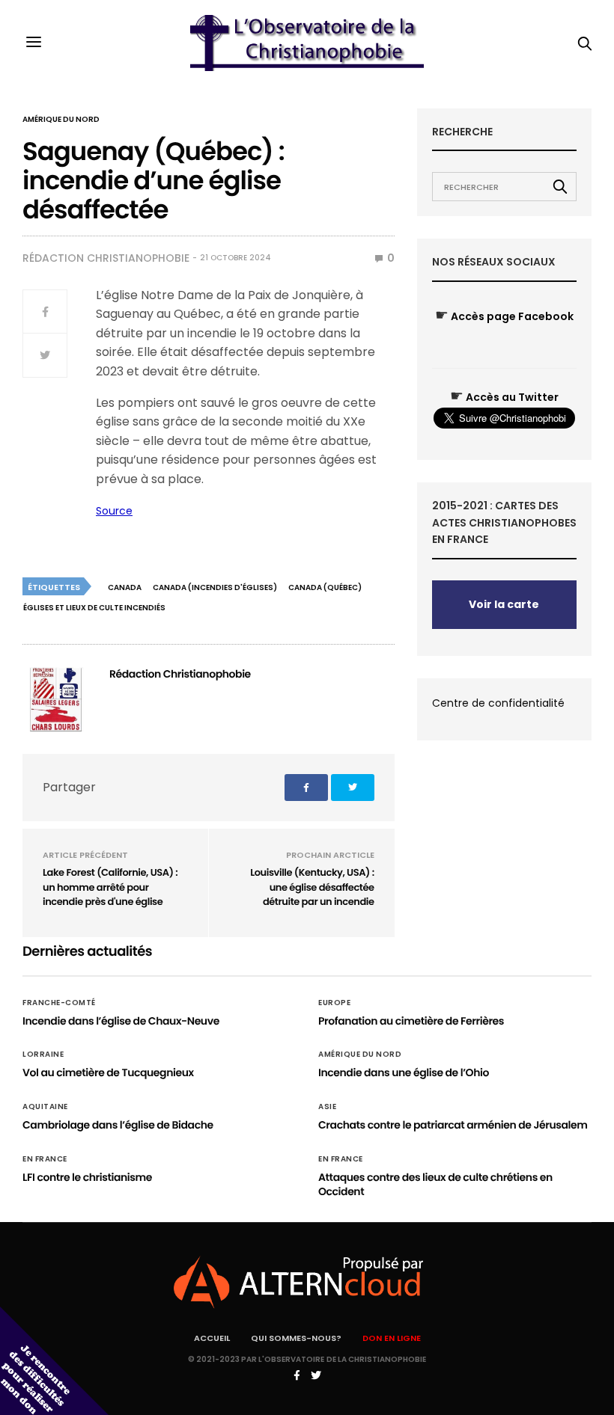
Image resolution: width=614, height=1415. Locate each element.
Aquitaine (45, 1107)
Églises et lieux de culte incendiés (94, 607)
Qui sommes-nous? (296, 1338)
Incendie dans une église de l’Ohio (403, 1072)
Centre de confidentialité (498, 703)
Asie (327, 1107)
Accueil (212, 1338)
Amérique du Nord (61, 119)
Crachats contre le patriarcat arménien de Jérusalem (453, 1124)
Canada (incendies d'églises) (215, 587)
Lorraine (43, 1054)
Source (114, 510)
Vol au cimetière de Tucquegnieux (108, 1072)
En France (44, 1159)
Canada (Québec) (325, 587)
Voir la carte (504, 604)
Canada (125, 587)
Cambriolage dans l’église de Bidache (117, 1124)
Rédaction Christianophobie (105, 258)
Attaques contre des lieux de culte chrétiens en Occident (435, 1185)
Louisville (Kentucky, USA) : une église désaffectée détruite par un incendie (312, 887)
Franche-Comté (59, 1003)
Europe (334, 1003)
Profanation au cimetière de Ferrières (411, 1020)
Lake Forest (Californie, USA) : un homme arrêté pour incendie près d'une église (110, 887)
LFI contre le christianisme (87, 1177)
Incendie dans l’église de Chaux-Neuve (120, 1020)
